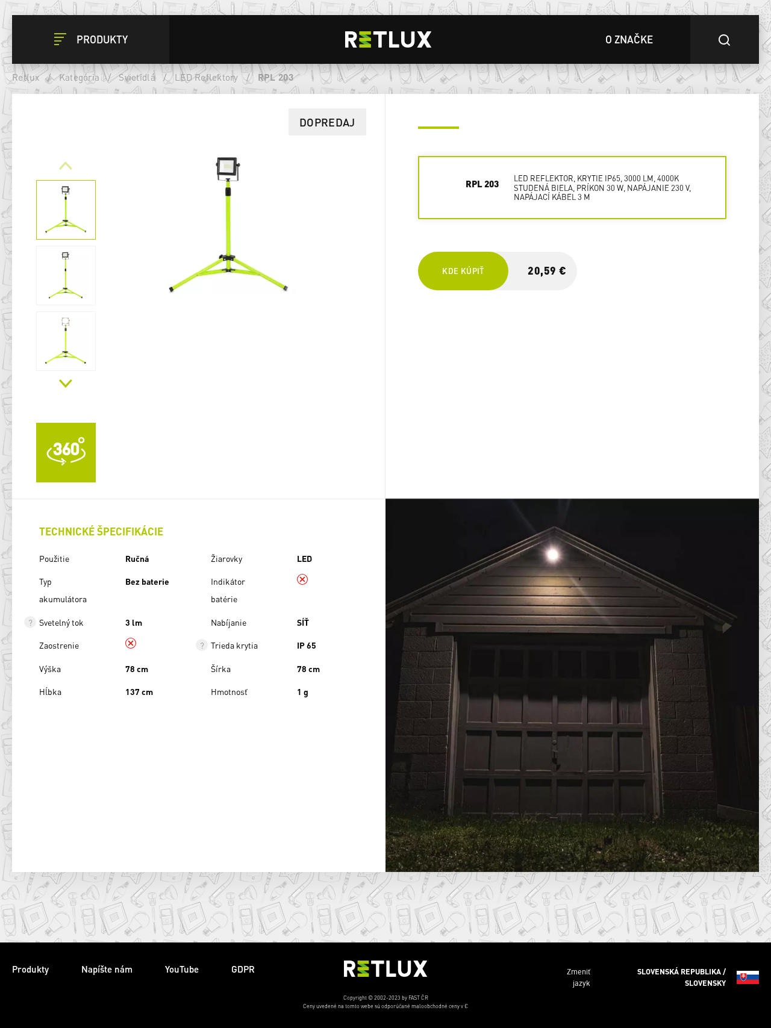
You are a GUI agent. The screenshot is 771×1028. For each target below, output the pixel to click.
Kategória (79, 77)
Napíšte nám (107, 969)
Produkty (30, 969)
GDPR (243, 969)
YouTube (182, 969)
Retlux (26, 77)
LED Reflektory (207, 77)
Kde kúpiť (463, 271)
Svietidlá (137, 77)
